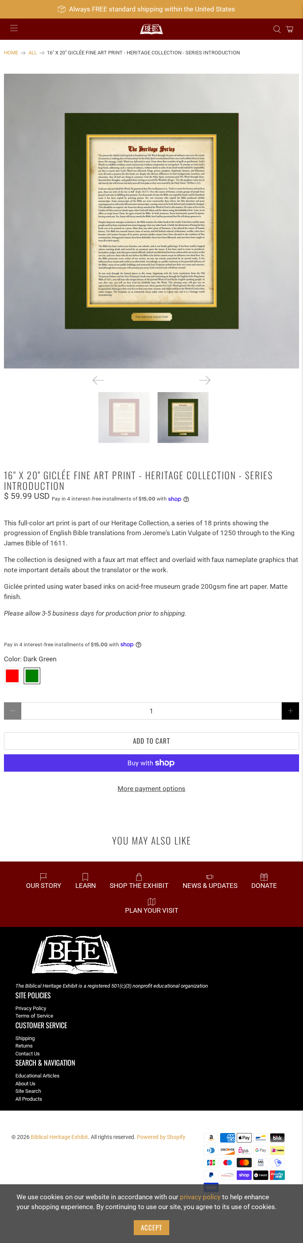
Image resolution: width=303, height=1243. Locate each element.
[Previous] (98, 380)
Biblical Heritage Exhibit (59, 1137)
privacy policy (200, 1197)
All (32, 53)
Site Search (28, 1091)
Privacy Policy (30, 1008)
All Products (28, 1099)
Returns (24, 1046)
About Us (25, 1084)
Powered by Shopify (161, 1137)
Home (11, 53)
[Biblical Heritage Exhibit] (151, 29)
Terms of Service (34, 1016)
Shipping (25, 1038)
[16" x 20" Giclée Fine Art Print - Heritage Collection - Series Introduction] (151, 221)
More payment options (151, 789)
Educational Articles (37, 1076)
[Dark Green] (32, 676)
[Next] (205, 380)
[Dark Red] (12, 676)
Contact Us (27, 1054)
